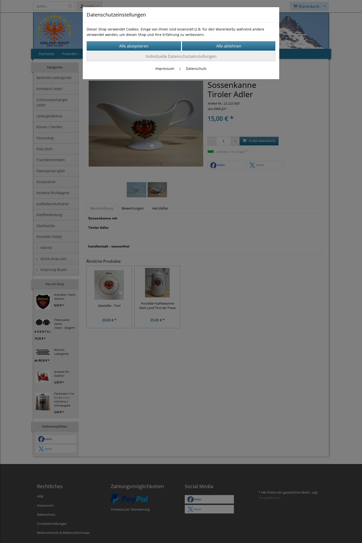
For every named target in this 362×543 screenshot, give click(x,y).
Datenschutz (196, 68)
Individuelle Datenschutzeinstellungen (181, 56)
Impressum (164, 68)
